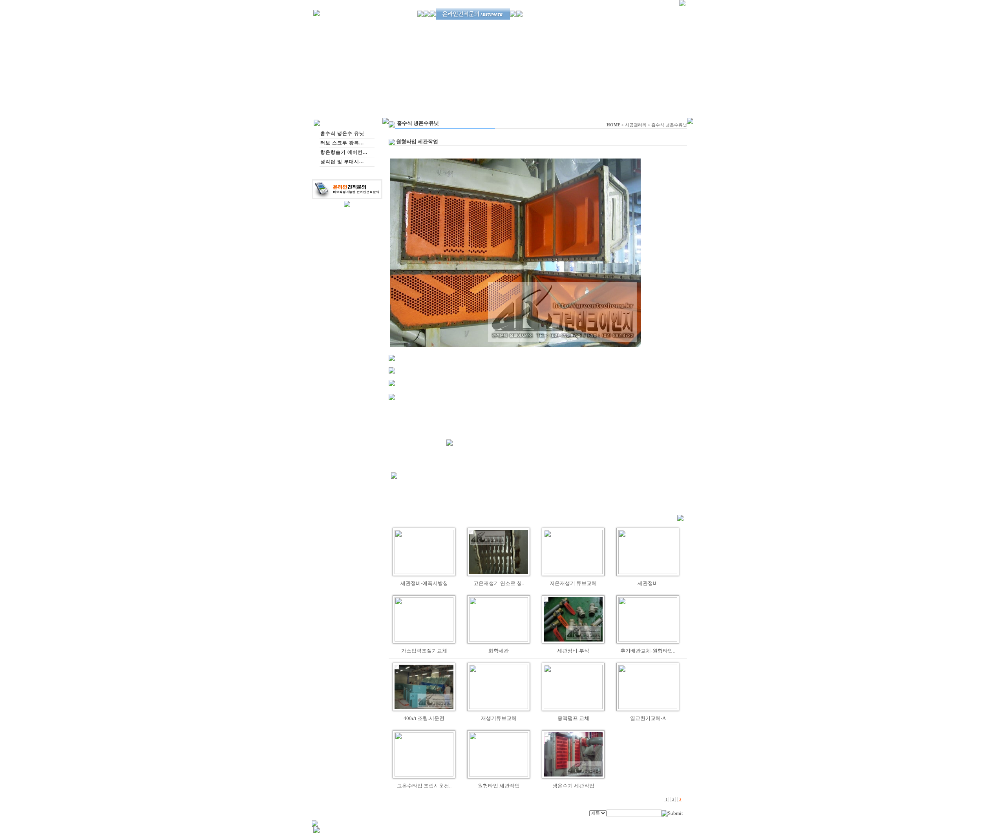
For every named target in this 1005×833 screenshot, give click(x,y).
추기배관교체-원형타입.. (647, 651)
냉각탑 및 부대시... (342, 161)
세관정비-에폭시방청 (424, 583)
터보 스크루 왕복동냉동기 (509, 24)
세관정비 (648, 583)
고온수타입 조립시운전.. (424, 786)
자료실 (632, 24)
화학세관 (498, 651)
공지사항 (609, 24)
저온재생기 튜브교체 (573, 583)
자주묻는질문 (659, 24)
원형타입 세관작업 (499, 786)
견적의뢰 (566, 24)
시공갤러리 (636, 125)
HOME (613, 125)
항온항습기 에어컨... (343, 152)
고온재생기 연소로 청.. (498, 583)
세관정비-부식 (573, 651)
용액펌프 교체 (573, 718)
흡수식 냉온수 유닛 (458, 24)
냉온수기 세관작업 (573, 786)
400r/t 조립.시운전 (424, 718)
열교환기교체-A (648, 718)
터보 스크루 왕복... (342, 143)
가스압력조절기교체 (424, 651)
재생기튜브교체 (499, 718)
